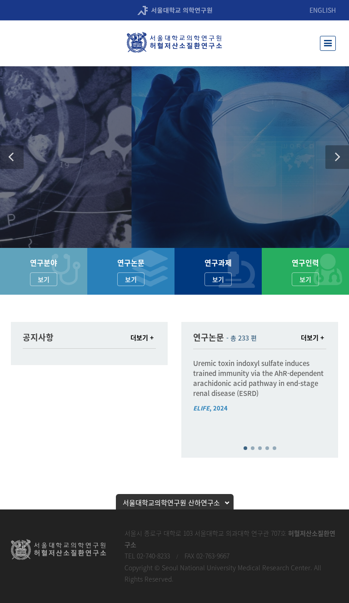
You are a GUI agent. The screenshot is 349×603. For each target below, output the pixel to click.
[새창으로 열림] (174, 9)
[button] (12, 157)
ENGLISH (322, 10)
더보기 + (142, 337)
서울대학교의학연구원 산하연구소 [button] (171, 503)
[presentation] (185, 395)
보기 (44, 279)
